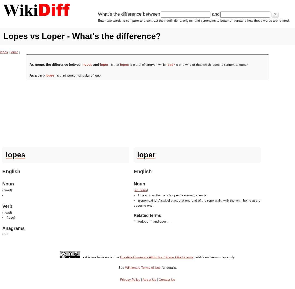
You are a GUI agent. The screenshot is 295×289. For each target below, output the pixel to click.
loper (14, 52)
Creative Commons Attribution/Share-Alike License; (157, 257)
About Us (149, 279)
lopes (4, 52)
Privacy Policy (130, 279)
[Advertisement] (147, 112)
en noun (141, 190)
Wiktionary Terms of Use (143, 267)
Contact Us (167, 279)
